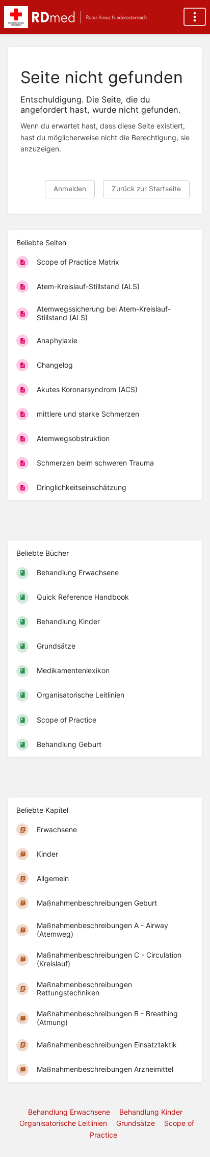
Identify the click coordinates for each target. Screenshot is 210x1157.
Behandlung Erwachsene (69, 1112)
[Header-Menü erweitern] (194, 17)
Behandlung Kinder (150, 1112)
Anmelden (70, 189)
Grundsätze (135, 1123)
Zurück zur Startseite (146, 189)
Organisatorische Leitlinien (63, 1123)
